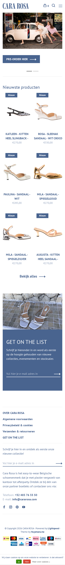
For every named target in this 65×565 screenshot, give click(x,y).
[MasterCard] (13, 539)
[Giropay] (29, 545)
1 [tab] (30, 67)
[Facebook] (4, 507)
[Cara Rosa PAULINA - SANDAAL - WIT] (17, 172)
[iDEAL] (6, 539)
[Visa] (21, 539)
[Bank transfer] (51, 545)
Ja (19, 561)
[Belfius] (58, 539)
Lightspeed (53, 528)
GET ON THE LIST (13, 437)
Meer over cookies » (41, 561)
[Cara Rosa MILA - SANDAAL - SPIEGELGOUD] (48, 172)
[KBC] (21, 545)
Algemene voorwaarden (18, 419)
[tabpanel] (32, 38)
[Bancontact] (28, 539)
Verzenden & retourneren (19, 431)
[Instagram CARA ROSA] (10, 507)
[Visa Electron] (43, 539)
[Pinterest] (17, 507)
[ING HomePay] (43, 545)
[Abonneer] (56, 374)
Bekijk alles (28, 276)
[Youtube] (23, 507)
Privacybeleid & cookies (18, 425)
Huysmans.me (37, 531)
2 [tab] (37, 67)
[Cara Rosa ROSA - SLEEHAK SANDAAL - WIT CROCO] (48, 112)
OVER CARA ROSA (13, 413)
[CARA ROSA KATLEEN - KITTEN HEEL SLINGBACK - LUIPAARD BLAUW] (17, 112)
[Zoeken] (54, 6)
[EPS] (36, 545)
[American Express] (14, 545)
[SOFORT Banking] (36, 539)
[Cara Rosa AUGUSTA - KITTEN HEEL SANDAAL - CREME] (48, 232)
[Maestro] (50, 539)
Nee (27, 561)
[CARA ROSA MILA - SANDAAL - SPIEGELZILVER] (17, 232)
